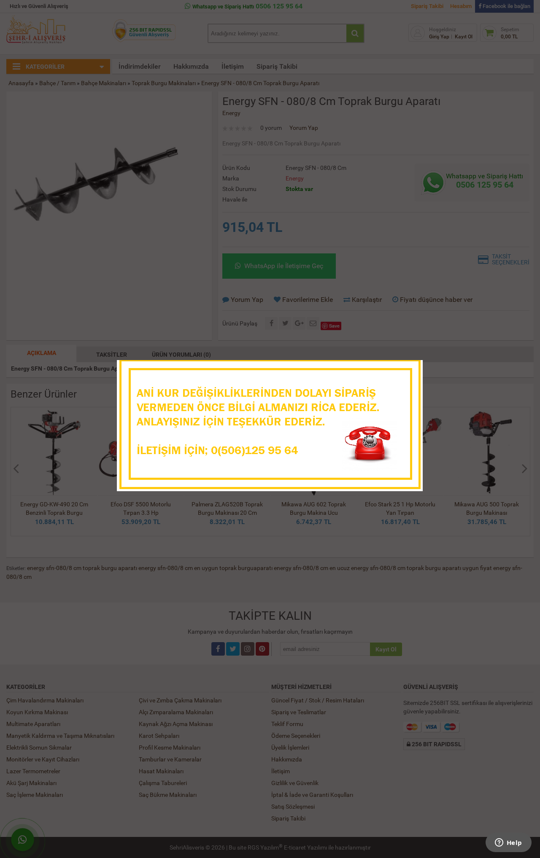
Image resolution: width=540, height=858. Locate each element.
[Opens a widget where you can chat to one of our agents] (508, 843)
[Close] (408, 369)
